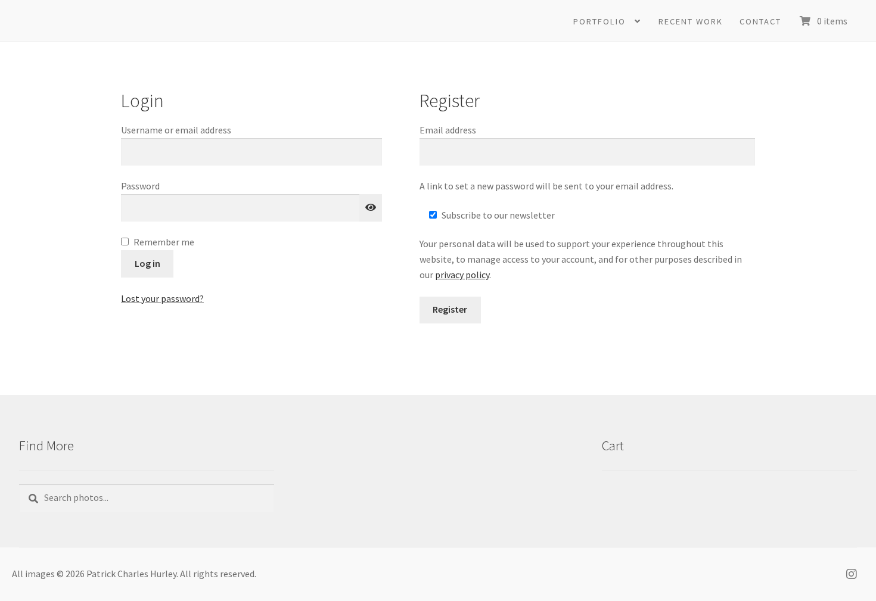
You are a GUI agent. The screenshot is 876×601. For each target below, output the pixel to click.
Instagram (855, 574)
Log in (147, 263)
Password (159, 185)
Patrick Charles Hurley (138, 21)
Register (450, 309)
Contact (760, 21)
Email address (466, 129)
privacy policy (462, 275)
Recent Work (690, 21)
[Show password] (370, 208)
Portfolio (599, 21)
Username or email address (194, 129)
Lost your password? (162, 298)
